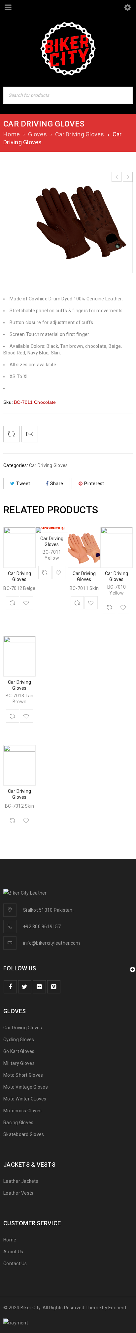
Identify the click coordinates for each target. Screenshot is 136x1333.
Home (11, 134)
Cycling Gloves (18, 1039)
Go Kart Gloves (19, 1051)
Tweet (23, 483)
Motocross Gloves (22, 1110)
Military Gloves (19, 1063)
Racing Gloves (18, 1122)
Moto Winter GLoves (25, 1098)
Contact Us (15, 1263)
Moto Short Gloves (23, 1075)
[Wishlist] (26, 602)
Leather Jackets (20, 1181)
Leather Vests (18, 1193)
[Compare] (12, 602)
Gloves (37, 134)
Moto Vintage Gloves (25, 1087)
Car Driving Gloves (79, 134)
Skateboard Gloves (23, 1134)
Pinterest (94, 483)
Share (56, 483)
